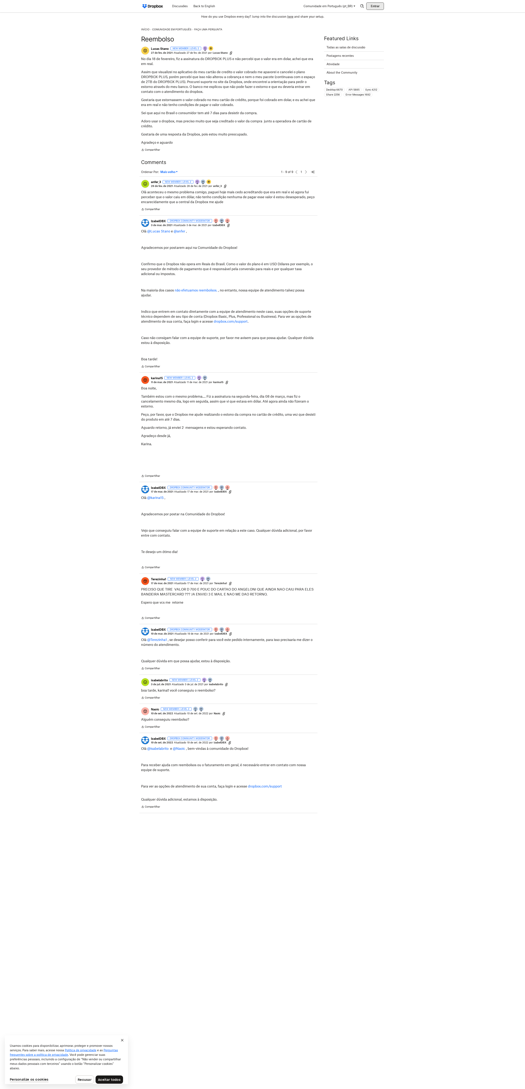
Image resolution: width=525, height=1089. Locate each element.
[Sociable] (221, 221)
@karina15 (155, 498)
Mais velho (168, 172)
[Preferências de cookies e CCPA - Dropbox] (66, 1059)
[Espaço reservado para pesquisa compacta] (362, 6)
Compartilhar (150, 150)
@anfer (179, 231)
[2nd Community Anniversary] (195, 709)
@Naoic (179, 748)
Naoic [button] (155, 709)
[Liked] (211, 49)
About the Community (341, 72)
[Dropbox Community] (152, 6)
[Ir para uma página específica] (312, 172)
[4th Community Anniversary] (216, 221)
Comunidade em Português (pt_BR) (328, 6)
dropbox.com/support (231, 321)
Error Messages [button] (358, 94)
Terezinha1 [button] (158, 579)
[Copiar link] (230, 53)
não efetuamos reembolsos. (196, 290)
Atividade (333, 64)
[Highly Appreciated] (227, 221)
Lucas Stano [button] (160, 48)
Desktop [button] (334, 89)
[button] (145, 51)
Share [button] (333, 94)
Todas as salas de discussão (345, 47)
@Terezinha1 (157, 640)
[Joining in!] (203, 182)
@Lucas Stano (158, 231)
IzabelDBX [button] (158, 221)
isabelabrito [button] (159, 680)
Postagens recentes (340, 55)
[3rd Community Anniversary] (205, 49)
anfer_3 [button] (156, 182)
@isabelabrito (158, 748)
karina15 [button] (157, 378)
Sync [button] (371, 89)
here (290, 16)
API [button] (354, 89)
